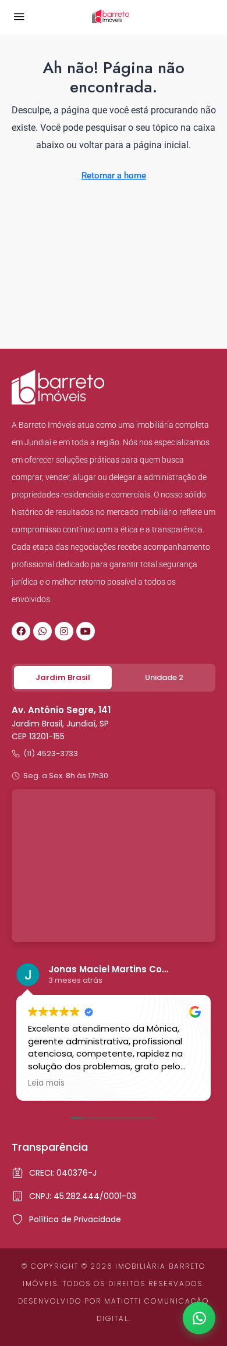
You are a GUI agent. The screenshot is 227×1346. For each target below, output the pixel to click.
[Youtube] (85, 631)
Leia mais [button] (207, 1083)
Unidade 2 (164, 677)
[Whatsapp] (42, 631)
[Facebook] (21, 631)
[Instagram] (64, 631)
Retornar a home (113, 175)
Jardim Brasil (63, 677)
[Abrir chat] (199, 1318)
